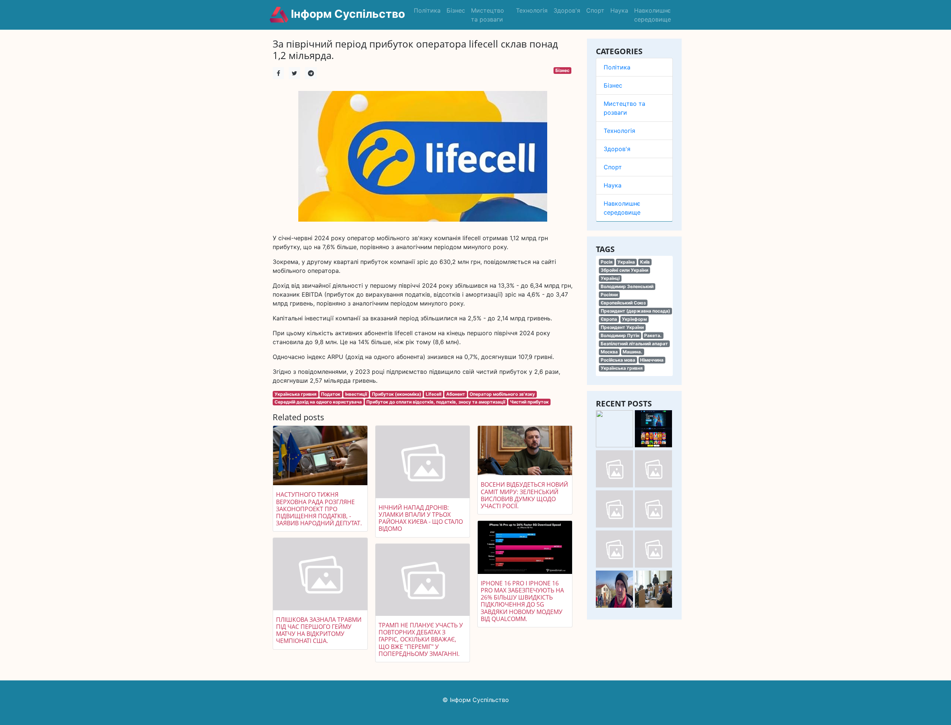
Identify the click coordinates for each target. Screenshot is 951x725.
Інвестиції (356, 394)
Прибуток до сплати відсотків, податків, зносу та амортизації (435, 402)
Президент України (622, 327)
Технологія (532, 10)
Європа (609, 319)
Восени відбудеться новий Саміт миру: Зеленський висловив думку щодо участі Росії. (524, 495)
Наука (619, 10)
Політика (427, 10)
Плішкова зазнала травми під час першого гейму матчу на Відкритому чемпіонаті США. (318, 630)
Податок (330, 394)
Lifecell (433, 394)
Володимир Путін (620, 335)
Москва (609, 352)
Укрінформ (634, 319)
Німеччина (651, 360)
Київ (645, 262)
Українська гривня (622, 368)
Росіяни (609, 294)
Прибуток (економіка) (396, 394)
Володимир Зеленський (627, 286)
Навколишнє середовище (652, 15)
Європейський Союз (623, 303)
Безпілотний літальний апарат (634, 343)
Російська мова (618, 360)
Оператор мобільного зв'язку (502, 394)
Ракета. (653, 335)
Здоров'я (567, 10)
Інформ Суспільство (346, 13)
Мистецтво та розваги (487, 15)
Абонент (455, 394)
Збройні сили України (624, 270)
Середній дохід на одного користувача (318, 402)
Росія (607, 262)
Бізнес (456, 10)
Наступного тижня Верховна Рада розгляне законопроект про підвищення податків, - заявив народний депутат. (319, 508)
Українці (610, 278)
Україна (626, 262)
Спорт (595, 10)
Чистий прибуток (529, 402)
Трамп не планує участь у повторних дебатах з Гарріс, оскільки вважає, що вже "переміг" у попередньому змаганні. (421, 639)
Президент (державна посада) (635, 311)
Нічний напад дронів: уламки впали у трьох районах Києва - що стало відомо (421, 518)
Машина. (632, 352)
